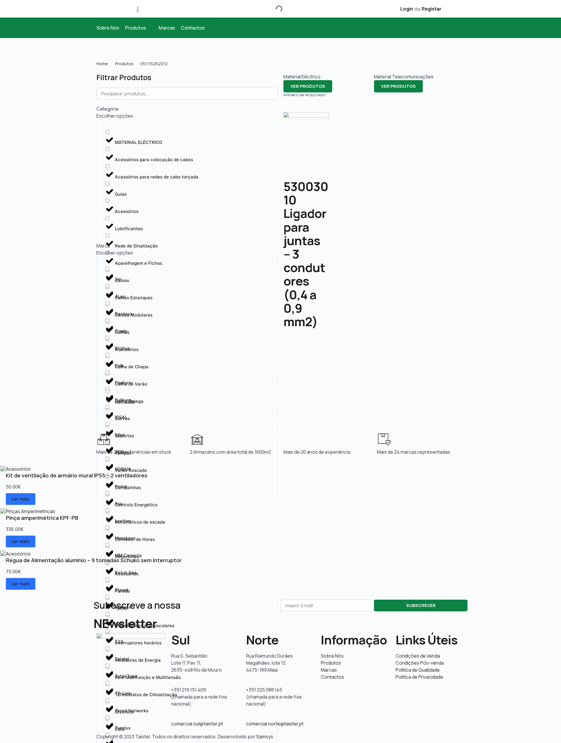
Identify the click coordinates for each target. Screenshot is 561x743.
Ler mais (21, 499)
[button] (139, 28)
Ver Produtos (307, 86)
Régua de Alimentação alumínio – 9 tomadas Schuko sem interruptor (94, 560)
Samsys (264, 736)
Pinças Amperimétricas (30, 511)
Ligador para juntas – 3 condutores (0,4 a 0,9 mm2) (304, 267)
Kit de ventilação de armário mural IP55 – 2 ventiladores (76, 475)
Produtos (124, 63)
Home (102, 63)
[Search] (274, 9)
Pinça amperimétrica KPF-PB (42, 517)
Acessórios (18, 469)
